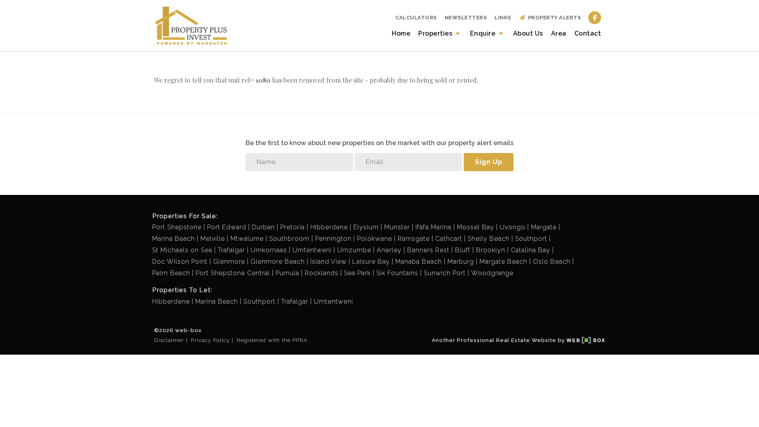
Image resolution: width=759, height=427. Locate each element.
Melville (212, 238)
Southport (531, 238)
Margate (544, 227)
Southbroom (289, 238)
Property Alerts (553, 18)
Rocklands (321, 273)
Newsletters (466, 18)
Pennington (333, 238)
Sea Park (357, 273)
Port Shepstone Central (233, 273)
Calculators (416, 18)
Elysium (366, 227)
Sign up (488, 162)
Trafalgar (231, 250)
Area (558, 33)
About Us (528, 33)
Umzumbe (354, 250)
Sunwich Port (445, 273)
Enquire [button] (483, 33)
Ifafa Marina (433, 227)
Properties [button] (436, 33)
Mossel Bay (475, 227)
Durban (263, 227)
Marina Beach (173, 238)
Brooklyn (490, 250)
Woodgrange (492, 273)
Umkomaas (269, 250)
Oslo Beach (551, 261)
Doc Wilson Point (180, 261)
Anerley (389, 250)
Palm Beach (171, 273)
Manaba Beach (418, 261)
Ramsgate (414, 238)
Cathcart (448, 238)
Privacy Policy (210, 340)
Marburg (460, 261)
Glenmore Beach (278, 261)
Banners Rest (428, 250)
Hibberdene (329, 227)
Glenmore (229, 261)
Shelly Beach (489, 238)
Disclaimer (169, 340)
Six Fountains (397, 273)
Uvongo (512, 227)
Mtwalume (247, 238)
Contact (587, 33)
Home (401, 33)
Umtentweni (312, 250)
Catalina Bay (530, 250)
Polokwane (374, 238)
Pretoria (292, 227)
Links (503, 18)
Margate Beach (503, 261)
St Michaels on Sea (182, 250)
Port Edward (226, 227)
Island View (328, 261)
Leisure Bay (371, 261)
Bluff (462, 250)
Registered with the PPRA (272, 340)
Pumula (287, 273)
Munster (397, 227)
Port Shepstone (177, 227)
